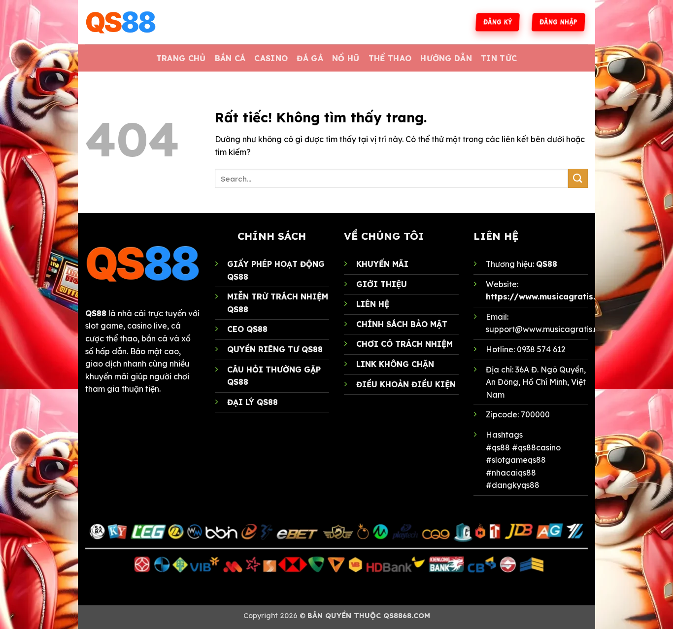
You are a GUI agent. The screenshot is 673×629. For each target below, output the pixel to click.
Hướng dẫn (446, 58)
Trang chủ (181, 58)
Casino (271, 58)
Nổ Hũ (346, 58)
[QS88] (134, 22)
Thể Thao (390, 58)
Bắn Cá (230, 58)
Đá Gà (310, 58)
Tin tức (499, 58)
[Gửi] (578, 178)
